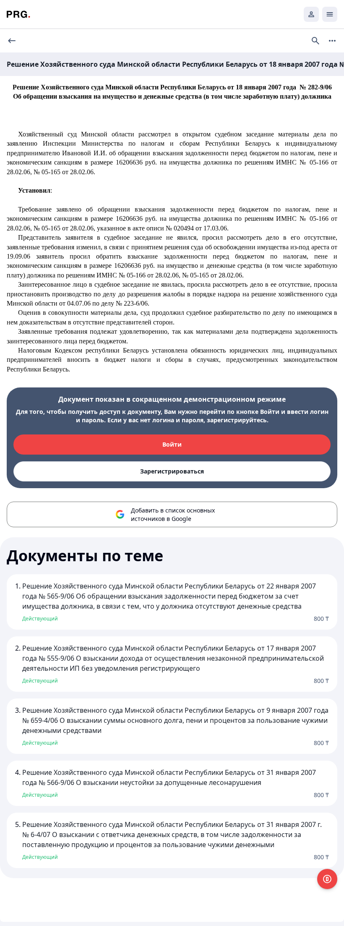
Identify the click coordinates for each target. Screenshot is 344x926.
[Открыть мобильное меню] (329, 14)
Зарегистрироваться (172, 471)
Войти (172, 444)
